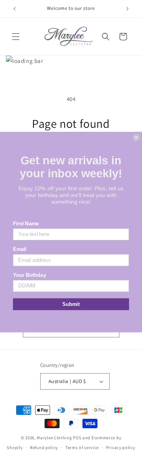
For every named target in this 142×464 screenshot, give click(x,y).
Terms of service (82, 447)
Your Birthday (29, 275)
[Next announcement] (127, 8)
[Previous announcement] (14, 8)
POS (77, 437)
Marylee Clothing (54, 437)
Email (19, 249)
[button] (15, 36)
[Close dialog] (136, 137)
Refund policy (44, 447)
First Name (26, 223)
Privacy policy (120, 447)
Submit (70, 304)
